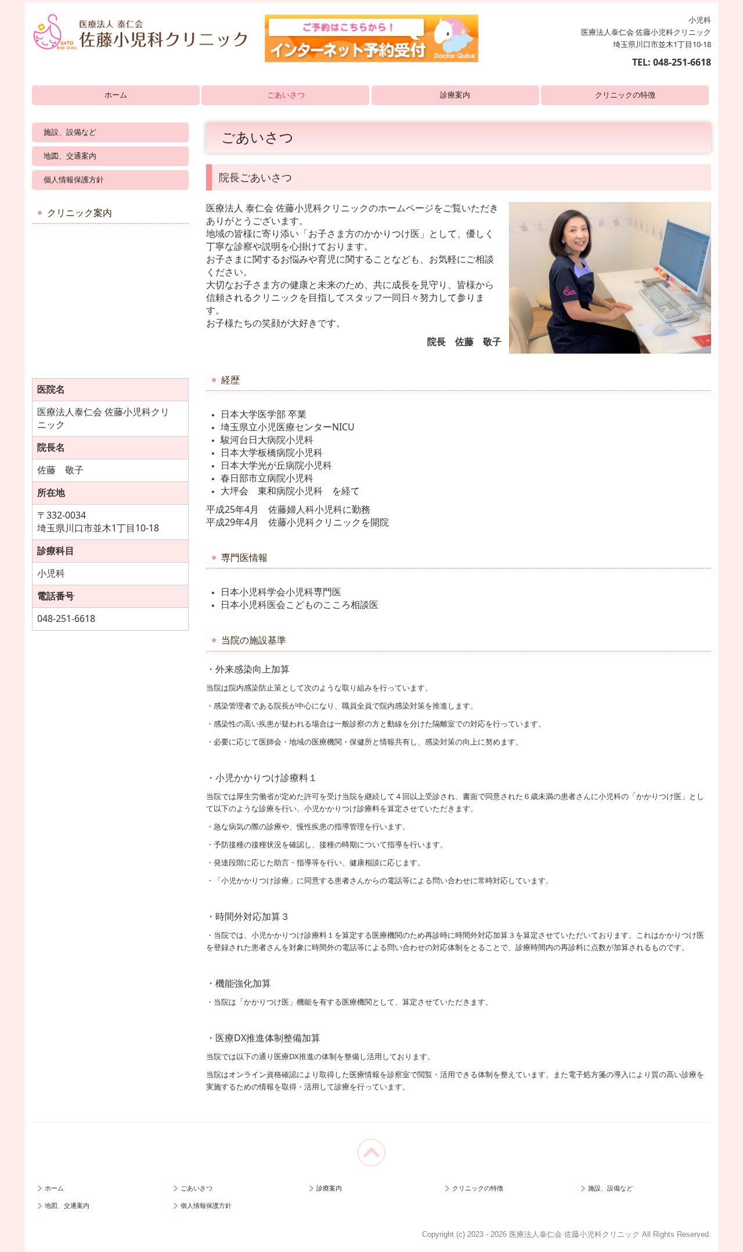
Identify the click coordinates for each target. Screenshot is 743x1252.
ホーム (115, 95)
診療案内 (455, 95)
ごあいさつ (286, 95)
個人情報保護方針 (74, 179)
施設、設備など (70, 132)
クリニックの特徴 (625, 95)
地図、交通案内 (70, 156)
